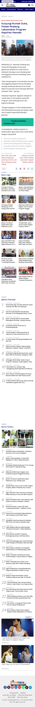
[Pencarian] (32, 5)
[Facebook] (5, 687)
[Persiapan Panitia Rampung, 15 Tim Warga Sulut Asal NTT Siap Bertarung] (8, 199)
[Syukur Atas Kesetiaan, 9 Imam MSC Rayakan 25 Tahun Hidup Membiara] (26, 181)
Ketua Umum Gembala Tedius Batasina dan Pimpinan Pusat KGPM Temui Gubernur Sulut (26, 260)
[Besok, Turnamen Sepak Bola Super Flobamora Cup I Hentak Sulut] (8, 217)
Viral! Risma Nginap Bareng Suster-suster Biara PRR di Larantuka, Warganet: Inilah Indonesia (19, 354)
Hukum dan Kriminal (12, 20)
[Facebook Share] (16, 168)
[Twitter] (8, 687)
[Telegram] (30, 687)
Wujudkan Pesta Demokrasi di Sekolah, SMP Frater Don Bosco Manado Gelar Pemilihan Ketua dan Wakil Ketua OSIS (8, 281)
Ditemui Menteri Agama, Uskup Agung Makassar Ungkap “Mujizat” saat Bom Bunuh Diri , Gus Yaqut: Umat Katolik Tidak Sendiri (19, 347)
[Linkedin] (16, 687)
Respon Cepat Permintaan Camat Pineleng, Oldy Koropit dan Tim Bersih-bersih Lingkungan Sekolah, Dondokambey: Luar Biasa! (18, 576)
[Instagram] (12, 687)
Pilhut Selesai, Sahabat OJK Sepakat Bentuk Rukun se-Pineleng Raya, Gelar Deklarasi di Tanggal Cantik (18, 549)
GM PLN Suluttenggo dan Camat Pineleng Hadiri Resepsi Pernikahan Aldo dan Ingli (19, 542)
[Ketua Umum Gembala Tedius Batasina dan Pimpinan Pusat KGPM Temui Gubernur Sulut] (26, 253)
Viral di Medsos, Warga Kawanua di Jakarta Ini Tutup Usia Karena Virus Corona (17, 333)
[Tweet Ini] (20, 168)
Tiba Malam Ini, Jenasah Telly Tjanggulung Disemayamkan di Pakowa (19, 368)
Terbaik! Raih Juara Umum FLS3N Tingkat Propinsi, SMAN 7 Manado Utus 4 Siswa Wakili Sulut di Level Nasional (25, 224)
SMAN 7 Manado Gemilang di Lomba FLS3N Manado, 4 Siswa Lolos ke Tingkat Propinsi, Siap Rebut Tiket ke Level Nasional (19, 555)
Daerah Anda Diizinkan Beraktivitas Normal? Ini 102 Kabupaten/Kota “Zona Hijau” (19, 312)
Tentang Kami (13, 693)
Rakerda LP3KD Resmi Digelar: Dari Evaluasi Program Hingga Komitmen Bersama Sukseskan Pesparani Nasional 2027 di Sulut (26, 206)
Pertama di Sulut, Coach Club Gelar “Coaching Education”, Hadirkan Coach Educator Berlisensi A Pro (8, 260)
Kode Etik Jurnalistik (9, 695)
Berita (3, 20)
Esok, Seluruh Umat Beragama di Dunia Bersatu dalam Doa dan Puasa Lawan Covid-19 (18, 374)
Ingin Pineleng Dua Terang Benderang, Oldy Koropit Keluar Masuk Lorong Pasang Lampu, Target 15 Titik (18, 569)
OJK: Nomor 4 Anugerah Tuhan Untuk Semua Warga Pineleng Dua (19, 604)
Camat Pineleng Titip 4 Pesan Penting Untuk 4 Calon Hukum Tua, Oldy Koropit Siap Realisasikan (19, 583)
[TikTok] (26, 687)
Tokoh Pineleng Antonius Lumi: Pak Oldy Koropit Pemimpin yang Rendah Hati (19, 597)
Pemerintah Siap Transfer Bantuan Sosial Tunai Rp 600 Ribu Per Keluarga (19, 305)
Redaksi (8, 36)
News (21, 20)
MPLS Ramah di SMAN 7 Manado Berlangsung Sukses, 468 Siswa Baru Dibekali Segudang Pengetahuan (18, 535)
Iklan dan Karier (22, 697)
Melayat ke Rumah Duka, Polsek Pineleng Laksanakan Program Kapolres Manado (27, 157)
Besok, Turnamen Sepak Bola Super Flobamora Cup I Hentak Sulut (7, 224)
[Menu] (2, 5)
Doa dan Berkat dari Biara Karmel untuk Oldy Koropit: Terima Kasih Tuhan (19, 590)
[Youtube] (19, 687)
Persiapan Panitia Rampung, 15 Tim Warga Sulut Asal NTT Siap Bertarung (8, 206)
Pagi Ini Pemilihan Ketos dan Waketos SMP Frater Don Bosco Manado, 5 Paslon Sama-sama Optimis (26, 242)
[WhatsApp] (23, 687)
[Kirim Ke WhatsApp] (32, 168)
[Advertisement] (17, 404)
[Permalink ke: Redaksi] (3, 36)
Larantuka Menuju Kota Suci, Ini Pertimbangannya (16, 326)
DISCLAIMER (11, 697)
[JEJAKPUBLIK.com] (10, 5)
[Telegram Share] (28, 168)
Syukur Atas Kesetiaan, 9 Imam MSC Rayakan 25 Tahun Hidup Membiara (26, 189)
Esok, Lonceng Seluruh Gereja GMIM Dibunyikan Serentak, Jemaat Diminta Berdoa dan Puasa (18, 319)
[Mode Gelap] (29, 5)
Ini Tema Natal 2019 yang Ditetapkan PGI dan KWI (19, 340)
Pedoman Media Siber (25, 695)
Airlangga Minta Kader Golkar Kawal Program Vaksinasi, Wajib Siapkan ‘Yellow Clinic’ (19, 361)
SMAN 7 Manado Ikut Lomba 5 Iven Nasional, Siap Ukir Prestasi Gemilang (18, 562)
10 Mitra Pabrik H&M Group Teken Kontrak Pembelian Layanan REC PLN (19, 381)
